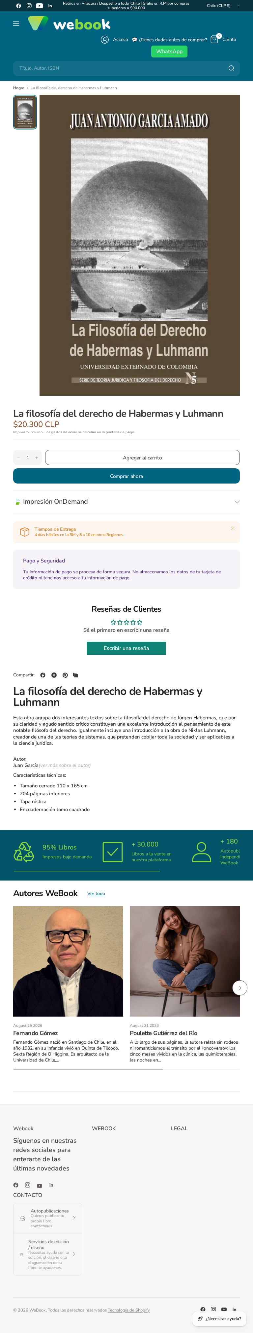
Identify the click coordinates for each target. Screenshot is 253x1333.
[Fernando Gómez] (68, 961)
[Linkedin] (50, 5)
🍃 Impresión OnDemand (50, 501)
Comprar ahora (126, 476)
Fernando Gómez (35, 1033)
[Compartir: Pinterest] (65, 675)
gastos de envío (64, 432)
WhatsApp (169, 51)
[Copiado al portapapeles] (75, 675)
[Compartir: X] (54, 675)
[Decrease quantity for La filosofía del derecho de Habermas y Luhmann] (18, 457)
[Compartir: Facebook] (43, 675)
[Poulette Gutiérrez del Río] (185, 961)
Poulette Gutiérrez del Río (163, 1033)
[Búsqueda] (231, 68)
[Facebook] (18, 5)
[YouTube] (39, 5)
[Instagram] (29, 5)
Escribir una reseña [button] (126, 648)
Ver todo (96, 893)
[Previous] (13, 987)
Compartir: (24, 675)
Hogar (18, 88)
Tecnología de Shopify (129, 1310)
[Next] (239, 987)
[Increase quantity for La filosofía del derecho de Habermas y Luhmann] (37, 457)
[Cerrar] (233, 528)
